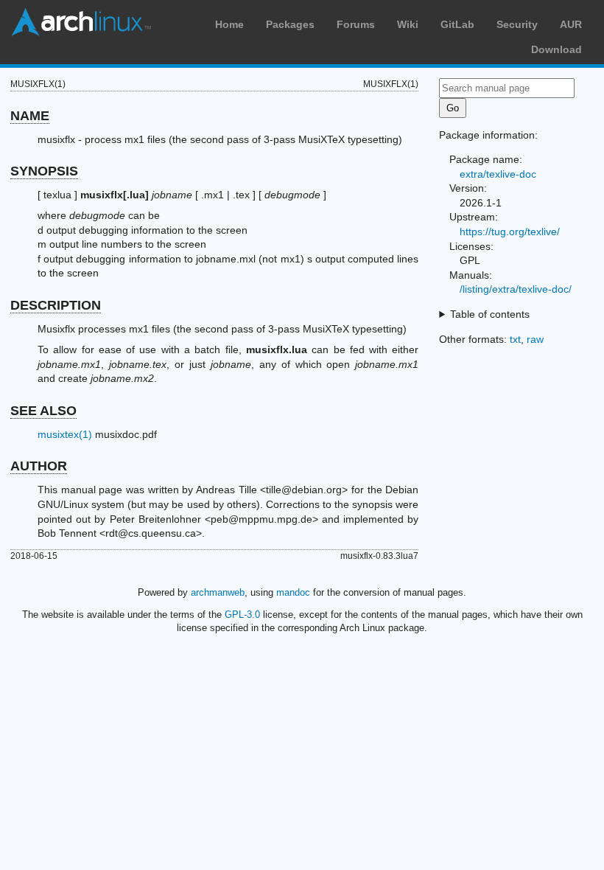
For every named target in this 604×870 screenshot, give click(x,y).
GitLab (457, 24)
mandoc (293, 592)
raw (535, 339)
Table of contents (490, 314)
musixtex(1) (65, 434)
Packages (290, 24)
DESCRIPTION (55, 305)
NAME (29, 115)
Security (517, 24)
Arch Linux (81, 22)
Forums (356, 24)
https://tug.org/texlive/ (510, 231)
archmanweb (218, 592)
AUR (571, 24)
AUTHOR (38, 466)
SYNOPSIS (44, 171)
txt (515, 339)
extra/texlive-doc (498, 174)
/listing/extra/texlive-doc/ (516, 289)
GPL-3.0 (242, 614)
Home (229, 24)
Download (556, 49)
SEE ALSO (43, 410)
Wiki (407, 24)
